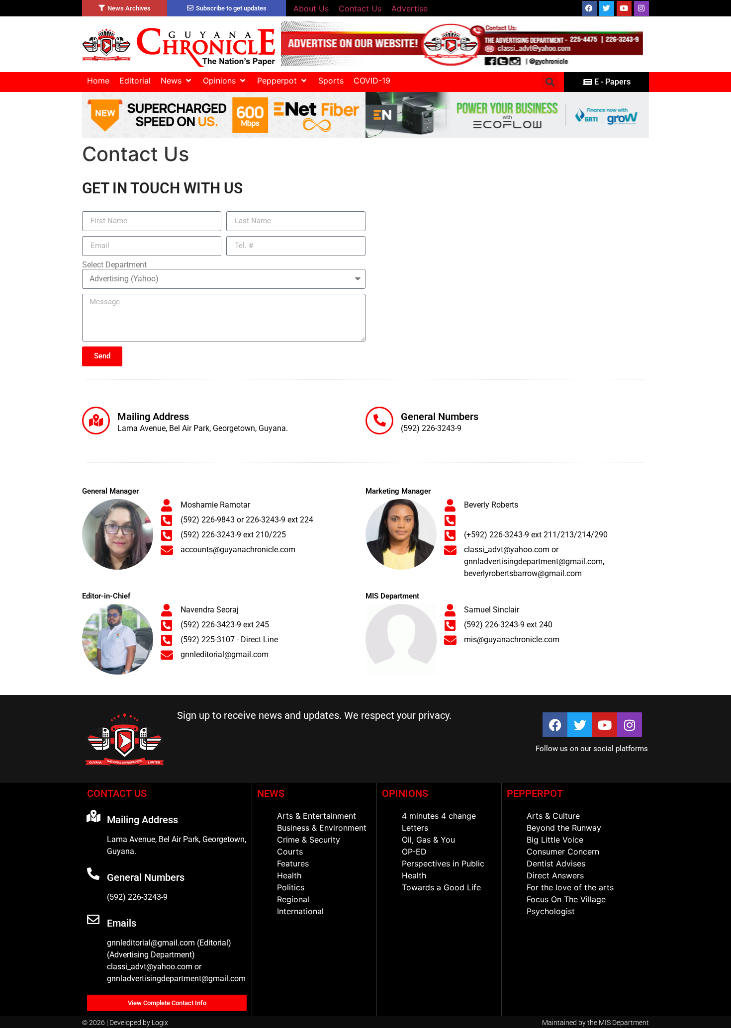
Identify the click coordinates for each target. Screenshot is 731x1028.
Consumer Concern (563, 852)
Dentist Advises (556, 863)
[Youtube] (624, 8)
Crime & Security (308, 840)
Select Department (114, 265)
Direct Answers (555, 875)
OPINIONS (405, 793)
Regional (293, 899)
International (300, 911)
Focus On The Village (566, 899)
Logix (160, 1023)
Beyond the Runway (564, 828)
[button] (177, 80)
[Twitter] (606, 8)
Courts (290, 852)
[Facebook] (589, 8)
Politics (290, 887)
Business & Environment (321, 828)
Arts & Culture (553, 816)
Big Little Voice (555, 840)
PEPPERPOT (535, 793)
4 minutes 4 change (439, 816)
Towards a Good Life (441, 887)
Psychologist (551, 911)
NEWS (270, 793)
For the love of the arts (570, 887)
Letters (415, 828)
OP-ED (414, 852)
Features (293, 863)
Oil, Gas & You (428, 840)
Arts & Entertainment (316, 816)
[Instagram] (641, 8)
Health (289, 875)
